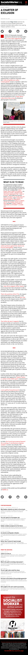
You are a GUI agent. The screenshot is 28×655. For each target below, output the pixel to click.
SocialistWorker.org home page (14, 651)
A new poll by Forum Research (10, 390)
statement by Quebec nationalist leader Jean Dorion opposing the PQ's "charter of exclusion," (13, 194)
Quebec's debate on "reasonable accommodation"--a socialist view (13, 205)
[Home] (11, 2)
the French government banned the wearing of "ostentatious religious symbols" (13, 443)
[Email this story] (17, 32)
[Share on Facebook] (10, 32)
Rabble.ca (5, 490)
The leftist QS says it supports (10, 321)
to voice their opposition (13, 38)
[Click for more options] (25, 32)
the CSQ (22, 297)
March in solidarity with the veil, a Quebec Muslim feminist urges (13, 202)
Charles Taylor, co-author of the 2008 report (13, 378)
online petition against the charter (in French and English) (12, 246)
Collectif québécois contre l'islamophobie (10, 81)
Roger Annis (5, 7)
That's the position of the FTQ (10, 294)
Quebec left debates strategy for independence (12, 198)
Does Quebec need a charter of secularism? (12, 190)
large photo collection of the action (12, 97)
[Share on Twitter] (2, 32)
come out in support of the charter (13, 286)
